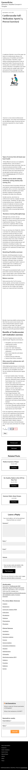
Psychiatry (5, 663)
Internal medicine (7, 643)
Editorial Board (4, 754)
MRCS (2, 758)
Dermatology (6, 634)
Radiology (5, 666)
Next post (14, 448)
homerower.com (11, 174)
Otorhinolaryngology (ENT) (10, 657)
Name (5, 541)
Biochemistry (6, 607)
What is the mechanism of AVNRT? (13, 711)
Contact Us (3, 747)
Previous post (14, 443)
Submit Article (4, 752)
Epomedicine (7, 2)
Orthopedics (6, 654)
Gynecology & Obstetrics (9, 646)
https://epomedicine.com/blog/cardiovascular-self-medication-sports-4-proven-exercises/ (14, 594)
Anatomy (5, 604)
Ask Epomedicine (10, 703)
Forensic (5, 640)
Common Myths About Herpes (12, 496)
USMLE (3, 756)
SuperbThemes (24, 767)
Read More (14, 467)
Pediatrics (5, 660)
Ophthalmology (7, 651)
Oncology (5, 648)
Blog (5, 433)
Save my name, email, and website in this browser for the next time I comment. (13, 566)
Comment (5, 523)
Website (5, 557)
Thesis (2, 760)
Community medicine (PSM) (10, 609)
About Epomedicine (5, 745)
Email (4, 549)
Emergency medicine (8, 637)
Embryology (6, 612)
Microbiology (6, 615)
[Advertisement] (14, 38)
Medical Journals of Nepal (11, 462)
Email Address (7, 721)
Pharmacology (6, 621)
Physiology (5, 624)
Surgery (5, 669)
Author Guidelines (5, 750)
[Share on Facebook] (9, 429)
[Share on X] (12, 429)
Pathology (5, 618)
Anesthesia (5, 631)
